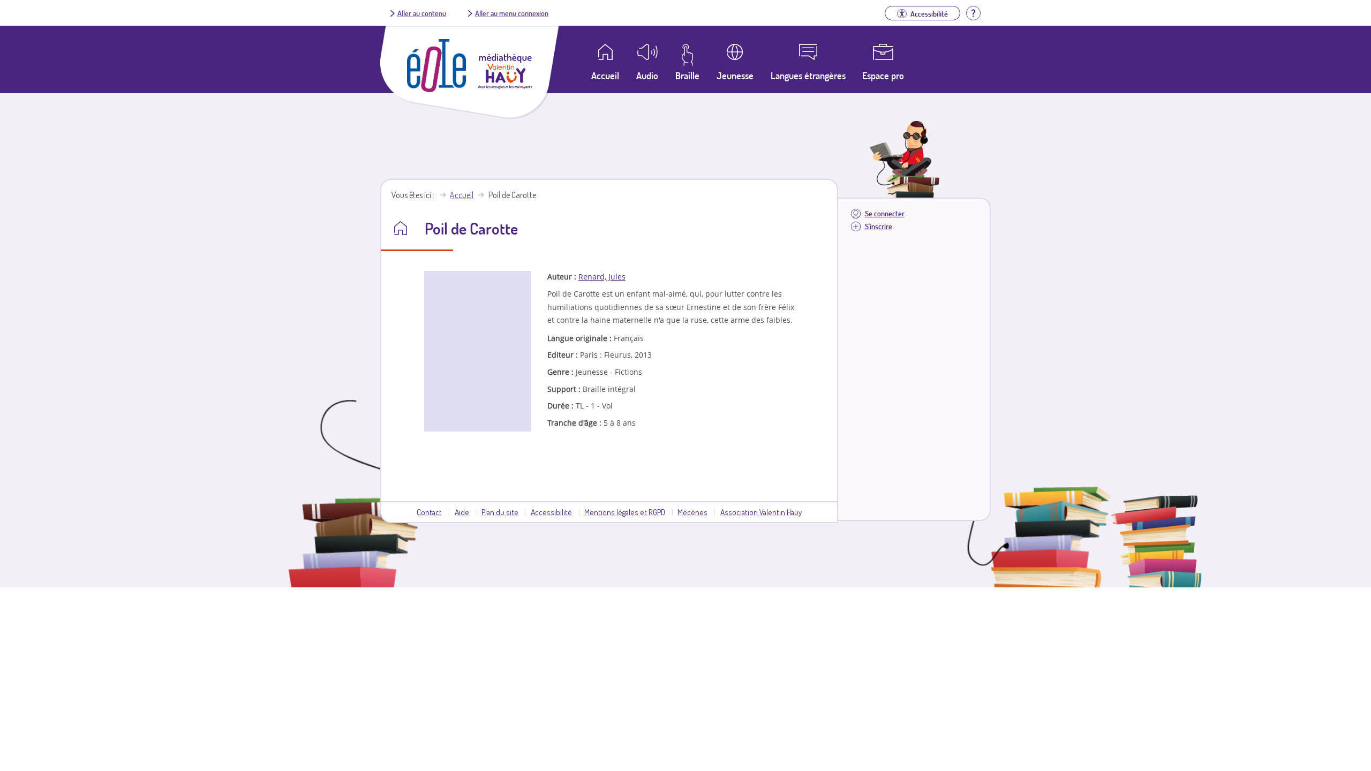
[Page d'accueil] (436, 89)
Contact (429, 512)
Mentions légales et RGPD (624, 512)
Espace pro (883, 75)
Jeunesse (735, 75)
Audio (647, 75)
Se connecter (885, 213)
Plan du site (499, 512)
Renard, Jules (602, 276)
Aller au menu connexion (511, 13)
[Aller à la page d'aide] (973, 11)
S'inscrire (878, 226)
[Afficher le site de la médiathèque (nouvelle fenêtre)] (505, 85)
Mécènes (692, 512)
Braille (687, 75)
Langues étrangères (808, 75)
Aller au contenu (421, 13)
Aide (462, 512)
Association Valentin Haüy (761, 512)
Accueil (461, 195)
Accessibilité (551, 512)
